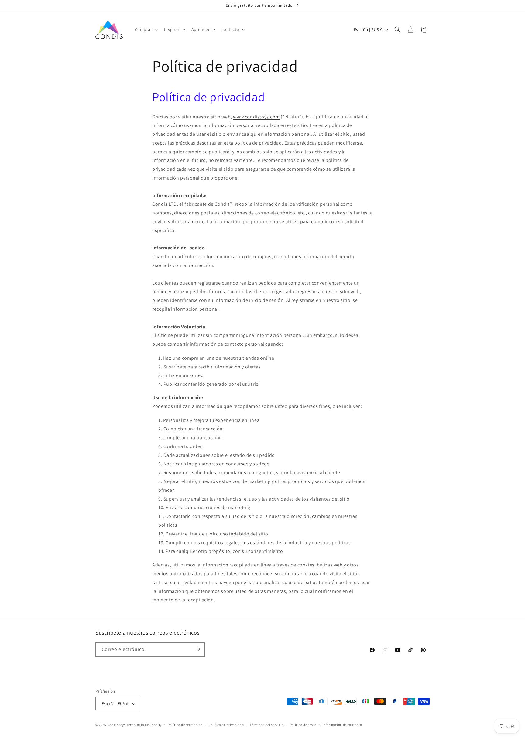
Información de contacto (342, 725)
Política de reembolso (185, 725)
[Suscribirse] (197, 649)
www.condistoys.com (256, 116)
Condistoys (117, 725)
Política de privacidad (226, 725)
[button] (145, 29)
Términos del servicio (267, 725)
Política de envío (303, 725)
